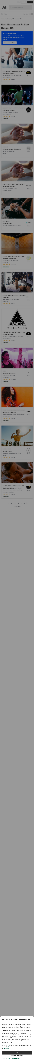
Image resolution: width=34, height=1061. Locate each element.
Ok (17, 1052)
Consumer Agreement (13, 1046)
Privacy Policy (7, 1048)
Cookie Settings (17, 1055)
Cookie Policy (16, 1058)
